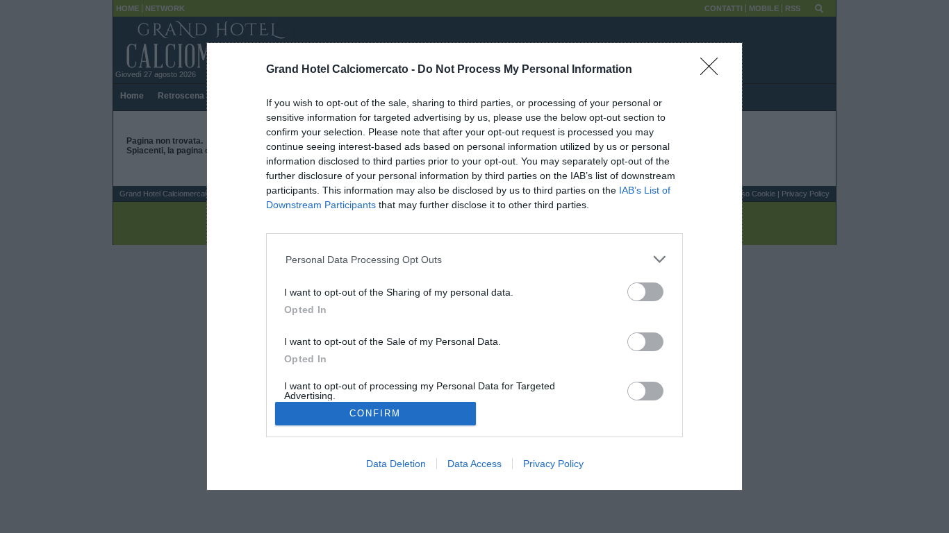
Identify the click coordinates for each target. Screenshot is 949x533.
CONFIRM (375, 413)
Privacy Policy (553, 463)
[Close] (713, 71)
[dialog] (474, 267)
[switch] (645, 291)
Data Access (474, 463)
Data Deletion (396, 463)
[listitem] (475, 259)
